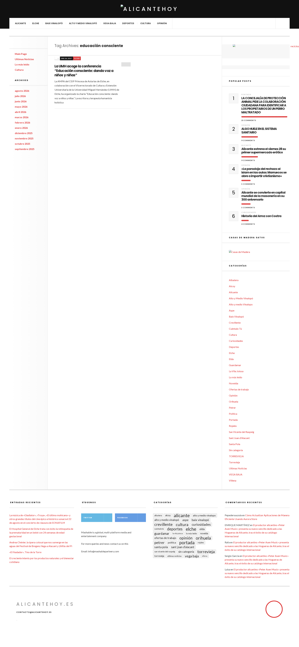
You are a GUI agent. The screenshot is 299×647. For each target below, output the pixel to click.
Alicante (20, 23)
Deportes (128, 23)
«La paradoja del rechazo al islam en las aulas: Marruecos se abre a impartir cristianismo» (264, 172)
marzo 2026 (21, 117)
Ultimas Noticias (24, 59)
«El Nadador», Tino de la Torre (25, 552)
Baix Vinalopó (54, 23)
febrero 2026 (22, 122)
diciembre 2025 (24, 133)
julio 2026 (20, 96)
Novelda (233, 383)
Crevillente (235, 322)
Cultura (145, 23)
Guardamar (235, 365)
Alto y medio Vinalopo (241, 304)
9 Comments (248, 140)
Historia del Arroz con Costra (261, 216)
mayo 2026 (21, 106)
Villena (232, 480)
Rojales (233, 425)
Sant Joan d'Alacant (239, 437)
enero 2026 (21, 127)
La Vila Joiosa (236, 371)
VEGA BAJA (109, 23)
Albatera (233, 280)
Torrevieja (234, 462)
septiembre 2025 (24, 148)
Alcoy (232, 286)
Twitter (87, 518)
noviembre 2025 (24, 138)
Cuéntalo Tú (235, 328)
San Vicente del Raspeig (241, 431)
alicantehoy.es (45, 604)
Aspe (231, 310)
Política (233, 413)
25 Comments (248, 120)
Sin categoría (236, 450)
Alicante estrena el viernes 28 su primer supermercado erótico (263, 150)
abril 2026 (20, 111)
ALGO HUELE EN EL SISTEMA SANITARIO (259, 130)
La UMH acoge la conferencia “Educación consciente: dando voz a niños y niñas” (84, 71)
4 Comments (248, 224)
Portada (246, 94)
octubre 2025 (22, 143)
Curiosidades (248, 212)
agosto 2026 (22, 90)
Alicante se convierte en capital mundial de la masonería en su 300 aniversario (263, 196)
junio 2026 (20, 101)
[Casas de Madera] (259, 252)
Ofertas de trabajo (239, 389)
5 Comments (248, 184)
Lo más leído (22, 64)
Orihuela (233, 401)
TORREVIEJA (236, 456)
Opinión (162, 23)
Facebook (122, 518)
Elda (231, 359)
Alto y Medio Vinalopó (83, 23)
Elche (35, 23)
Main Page (21, 53)
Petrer (232, 407)
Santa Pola (234, 444)
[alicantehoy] (149, 9)
